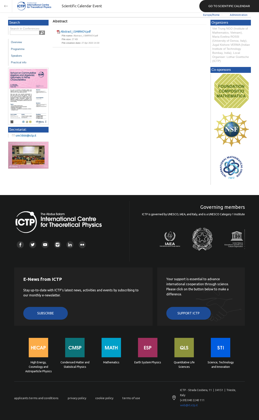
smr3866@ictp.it (26, 135)
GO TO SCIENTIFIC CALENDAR (229, 6)
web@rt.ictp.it (189, 405)
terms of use (131, 398)
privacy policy (77, 398)
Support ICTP (188, 313)
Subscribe (45, 313)
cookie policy (104, 398)
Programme (17, 49)
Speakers (16, 55)
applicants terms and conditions (36, 398)
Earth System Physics (147, 362)
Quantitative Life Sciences (184, 364)
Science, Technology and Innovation (221, 364)
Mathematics (111, 362)
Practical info (18, 62)
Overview (16, 42)
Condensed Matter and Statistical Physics (75, 364)
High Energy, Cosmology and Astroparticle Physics (38, 366)
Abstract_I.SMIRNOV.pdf (76, 31)
